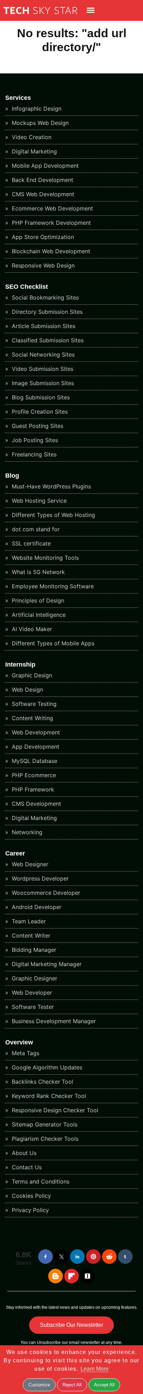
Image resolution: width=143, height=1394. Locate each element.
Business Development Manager (53, 1021)
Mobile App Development (44, 165)
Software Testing (33, 703)
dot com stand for (35, 529)
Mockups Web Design (39, 122)
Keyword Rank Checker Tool (48, 1095)
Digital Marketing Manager (46, 964)
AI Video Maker (31, 629)
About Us (23, 1152)
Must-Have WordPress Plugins (50, 486)
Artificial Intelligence (38, 614)
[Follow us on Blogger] (55, 1276)
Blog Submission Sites (40, 397)
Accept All (104, 1384)
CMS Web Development (42, 194)
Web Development (35, 732)
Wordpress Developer (39, 878)
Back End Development (41, 179)
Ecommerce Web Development (51, 208)
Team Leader (28, 921)
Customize (39, 1384)
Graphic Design (31, 675)
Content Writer (30, 935)
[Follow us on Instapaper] (87, 1276)
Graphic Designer (33, 978)
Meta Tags (24, 1053)
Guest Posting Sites (36, 425)
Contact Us (26, 1167)
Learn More (95, 1369)
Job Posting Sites (34, 440)
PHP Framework (32, 789)
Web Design (26, 689)
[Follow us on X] (61, 1256)
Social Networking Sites (42, 354)
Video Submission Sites (41, 368)
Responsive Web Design (42, 265)
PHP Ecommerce (33, 775)
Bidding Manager (33, 949)
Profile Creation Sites (39, 411)
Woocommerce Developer (45, 892)
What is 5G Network (37, 571)
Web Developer (31, 992)
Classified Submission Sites (47, 340)
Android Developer (35, 906)
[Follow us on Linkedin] (77, 1256)
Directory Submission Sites (46, 311)
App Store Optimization (42, 236)
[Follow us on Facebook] (45, 1256)
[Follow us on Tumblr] (125, 1256)
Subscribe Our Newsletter (71, 1325)
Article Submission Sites (42, 325)
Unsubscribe (49, 1342)
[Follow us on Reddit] (109, 1256)
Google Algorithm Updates (46, 1067)
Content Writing (31, 718)
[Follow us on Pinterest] (93, 1256)
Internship (20, 664)
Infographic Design (35, 108)
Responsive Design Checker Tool (54, 1110)
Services (18, 97)
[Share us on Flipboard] (71, 1276)
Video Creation (30, 137)
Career (15, 853)
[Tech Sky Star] (38, 16)
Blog (12, 475)
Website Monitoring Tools (44, 557)
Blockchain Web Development (50, 251)
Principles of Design (37, 600)
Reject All (72, 1384)
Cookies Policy (30, 1195)
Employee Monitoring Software (52, 586)
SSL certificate (30, 543)
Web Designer (29, 864)
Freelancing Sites (33, 454)
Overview (19, 1042)
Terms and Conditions (39, 1181)
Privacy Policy (29, 1209)
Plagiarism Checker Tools (44, 1138)
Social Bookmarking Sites (44, 297)
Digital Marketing (33, 151)
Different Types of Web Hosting (52, 514)
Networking (26, 832)
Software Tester (32, 1006)
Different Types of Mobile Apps (52, 643)
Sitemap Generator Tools (43, 1124)
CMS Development (35, 803)
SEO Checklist (26, 286)
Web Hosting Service (38, 500)
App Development (34, 746)
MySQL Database (33, 760)
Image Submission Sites (42, 383)
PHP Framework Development (50, 222)
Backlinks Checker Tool (41, 1081)
